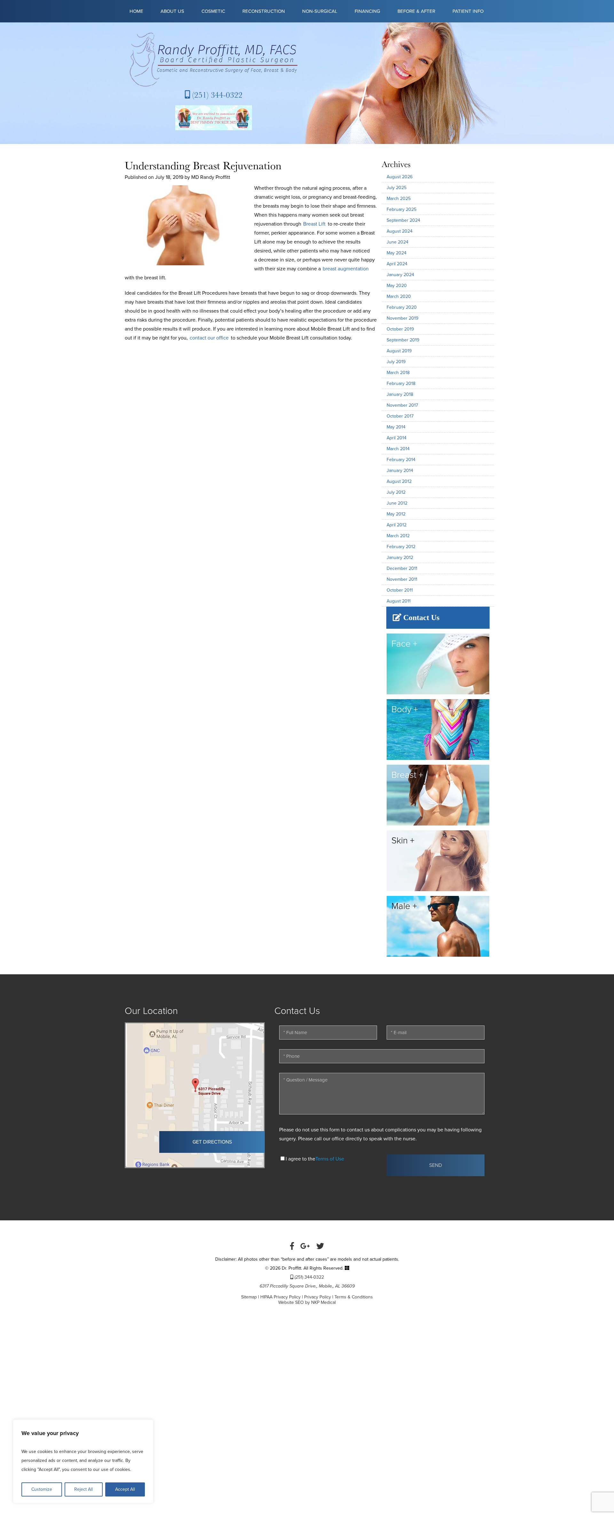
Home (136, 11)
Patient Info (468, 11)
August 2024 (400, 231)
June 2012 (397, 503)
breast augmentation (346, 269)
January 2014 (400, 470)
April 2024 (397, 264)
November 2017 (402, 405)
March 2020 (399, 296)
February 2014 (401, 459)
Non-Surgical (319, 11)
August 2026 (400, 177)
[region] (83, 1461)
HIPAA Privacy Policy (280, 1297)
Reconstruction (263, 11)
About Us (172, 11)
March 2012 (398, 536)
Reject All (83, 1489)
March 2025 (399, 198)
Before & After (416, 11)
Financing (367, 11)
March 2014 (398, 448)
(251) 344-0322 (216, 94)
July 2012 (396, 492)
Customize (41, 1489)
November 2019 (402, 318)
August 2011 (399, 601)
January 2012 (400, 557)
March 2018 (398, 372)
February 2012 (401, 546)
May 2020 (397, 285)
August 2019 (399, 351)
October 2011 (400, 590)
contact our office (209, 338)
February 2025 (401, 209)
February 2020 (402, 307)
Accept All (125, 1489)
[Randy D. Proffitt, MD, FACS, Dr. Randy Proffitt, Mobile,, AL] (213, 59)
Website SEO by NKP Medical (307, 1302)
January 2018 (400, 394)
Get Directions (212, 1142)
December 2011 (402, 568)
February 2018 (401, 383)
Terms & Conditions (354, 1297)
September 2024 (403, 220)
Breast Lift (314, 224)
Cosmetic (213, 11)
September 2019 (403, 340)
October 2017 (400, 416)
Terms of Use (329, 1159)
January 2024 (400, 274)
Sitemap (249, 1297)
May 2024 (396, 253)
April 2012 (396, 525)
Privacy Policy (317, 1297)
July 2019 (396, 361)
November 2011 (402, 579)
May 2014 (396, 427)
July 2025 (396, 187)
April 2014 (396, 438)
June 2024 (397, 242)
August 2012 (399, 481)
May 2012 (396, 514)
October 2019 (400, 329)
